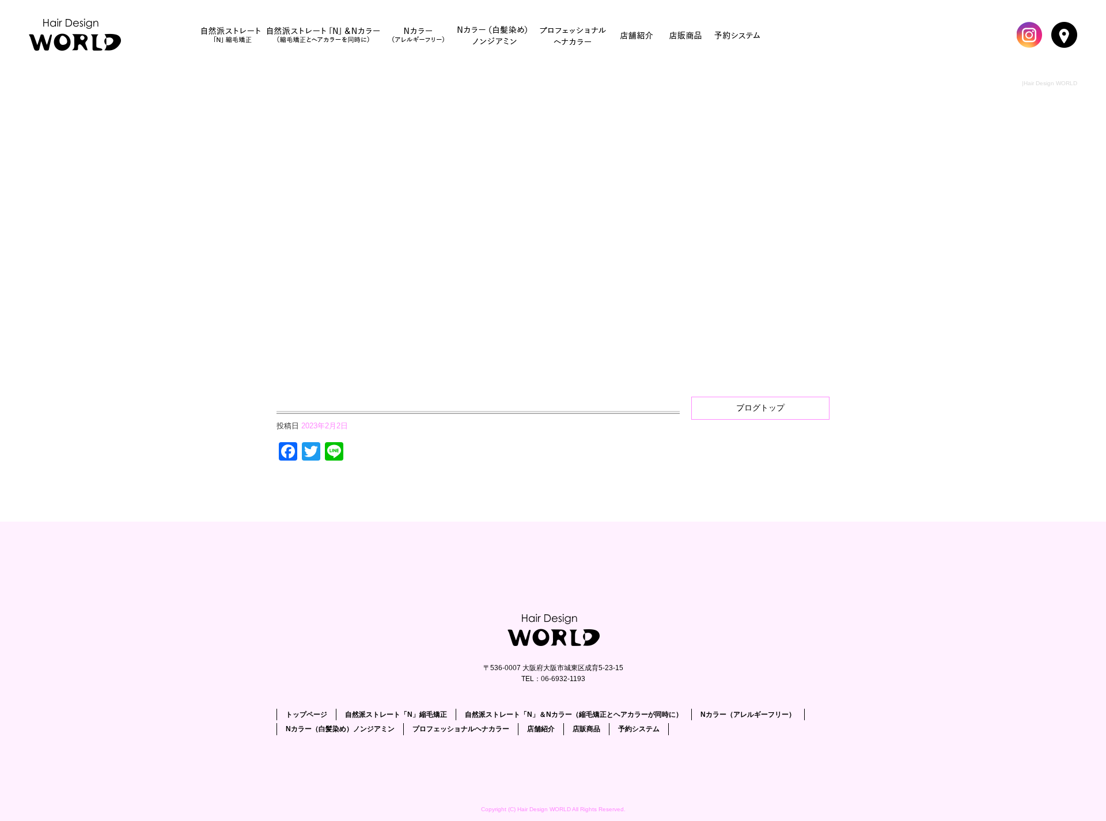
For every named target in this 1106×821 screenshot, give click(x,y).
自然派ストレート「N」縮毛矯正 (231, 34)
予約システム (738, 34)
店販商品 (686, 34)
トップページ (78, 34)
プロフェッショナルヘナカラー (573, 34)
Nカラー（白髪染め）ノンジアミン (493, 34)
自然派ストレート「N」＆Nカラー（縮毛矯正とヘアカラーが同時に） (323, 34)
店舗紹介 (637, 34)
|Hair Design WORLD (1049, 83)
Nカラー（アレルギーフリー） (418, 34)
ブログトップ (760, 408)
